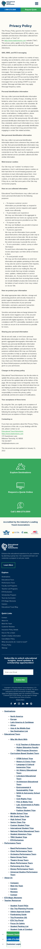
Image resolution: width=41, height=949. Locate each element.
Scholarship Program (9, 595)
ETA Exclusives (7, 592)
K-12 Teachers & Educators (28, 745)
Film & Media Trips (24, 802)
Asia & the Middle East (20, 728)
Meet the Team (7, 623)
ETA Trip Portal (17, 920)
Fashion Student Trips (26, 810)
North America (16, 716)
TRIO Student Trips (18, 837)
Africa (13, 725)
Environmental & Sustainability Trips (24, 788)
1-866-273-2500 (10, 9)
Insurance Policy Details (10, 630)
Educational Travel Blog (10, 607)
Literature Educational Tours (26, 777)
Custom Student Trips (19, 825)
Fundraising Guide (18, 915)
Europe (13, 719)
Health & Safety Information (11, 636)
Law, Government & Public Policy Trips (27, 806)
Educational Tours (8, 580)
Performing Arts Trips (19, 866)
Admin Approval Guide (20, 912)
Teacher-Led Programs (10, 589)
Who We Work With (18, 739)
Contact (4, 617)
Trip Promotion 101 (18, 918)
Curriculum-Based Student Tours (24, 753)
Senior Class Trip (17, 822)
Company (14, 883)
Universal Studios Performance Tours (24, 873)
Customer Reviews (8, 626)
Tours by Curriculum (9, 598)
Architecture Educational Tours (27, 783)
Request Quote (13, 934)
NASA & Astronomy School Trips (28, 794)
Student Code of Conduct (21, 929)
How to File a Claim (8, 633)
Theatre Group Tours (19, 860)
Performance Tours (8, 583)
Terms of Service (13, 693)
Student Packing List (19, 926)
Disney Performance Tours (21, 869)
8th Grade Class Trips (19, 816)
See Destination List (19, 731)
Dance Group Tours (18, 857)
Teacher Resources (12, 900)
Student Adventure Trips (20, 834)
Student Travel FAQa (19, 906)
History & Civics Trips (25, 762)
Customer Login (14, 944)
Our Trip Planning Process (21, 909)
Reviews (14, 892)
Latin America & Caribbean (22, 722)
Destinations (6, 577)
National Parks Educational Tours (24, 831)
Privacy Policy (6, 645)
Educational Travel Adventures (12, 431)
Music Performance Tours (21, 863)
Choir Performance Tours (21, 851)
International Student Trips (22, 828)
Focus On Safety (17, 923)
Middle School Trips (19, 813)
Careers (4, 604)
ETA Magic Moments (9, 601)
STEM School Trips (24, 759)
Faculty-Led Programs (9, 586)
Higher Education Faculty (27, 747)
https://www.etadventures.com (15, 40)
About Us (5, 620)
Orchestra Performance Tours (23, 854)
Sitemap (4, 648)
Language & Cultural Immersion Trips (25, 765)
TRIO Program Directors (27, 750)
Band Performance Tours (21, 848)
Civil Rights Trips (23, 799)
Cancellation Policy (8, 639)
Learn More (8, 565)
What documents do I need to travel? (14, 642)
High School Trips (18, 819)
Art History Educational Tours (26, 771)
